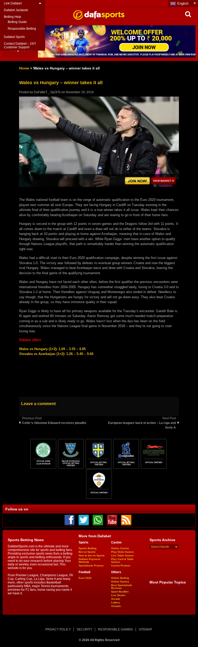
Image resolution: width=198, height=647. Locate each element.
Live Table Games (122, 555)
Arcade (115, 598)
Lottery (115, 602)
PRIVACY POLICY (58, 629)
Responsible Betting (22, 28)
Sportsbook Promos (91, 565)
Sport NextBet (119, 591)
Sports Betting (87, 548)
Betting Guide (17, 22)
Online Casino (120, 548)
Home (24, 68)
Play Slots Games (122, 551)
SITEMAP (145, 629)
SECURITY (84, 629)
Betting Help (12, 17)
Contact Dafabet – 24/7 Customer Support (20, 45)
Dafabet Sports (14, 37)
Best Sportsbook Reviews (121, 586)
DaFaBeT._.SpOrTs (47, 92)
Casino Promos (120, 565)
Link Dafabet (13, 3)
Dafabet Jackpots (16, 10)
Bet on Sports (87, 551)
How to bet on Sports (92, 555)
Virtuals (116, 606)
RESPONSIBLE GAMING (115, 629)
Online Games (120, 581)
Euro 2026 (85, 578)
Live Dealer (118, 595)
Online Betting (120, 578)
